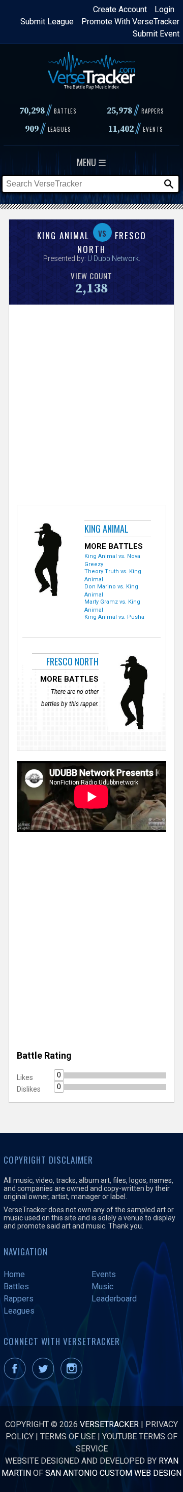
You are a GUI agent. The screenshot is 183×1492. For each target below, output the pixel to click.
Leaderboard (114, 1298)
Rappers (19, 1298)
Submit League (47, 21)
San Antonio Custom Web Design (113, 1473)
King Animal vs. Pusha (114, 617)
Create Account (120, 9)
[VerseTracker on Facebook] (17, 1377)
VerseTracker (109, 1424)
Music (102, 1286)
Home (14, 1274)
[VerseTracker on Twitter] (45, 1377)
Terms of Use (68, 1436)
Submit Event (156, 34)
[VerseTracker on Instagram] (73, 1377)
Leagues (19, 1311)
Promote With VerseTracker (130, 21)
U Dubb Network (113, 258)
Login (164, 9)
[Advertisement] (91, 403)
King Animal (106, 528)
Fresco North (72, 661)
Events (104, 1274)
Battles (16, 1286)
